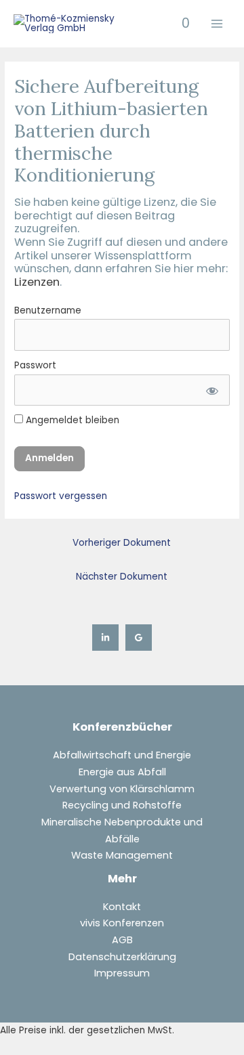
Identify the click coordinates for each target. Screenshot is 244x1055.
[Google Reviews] (138, 637)
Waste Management (122, 855)
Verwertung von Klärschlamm (122, 789)
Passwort (35, 365)
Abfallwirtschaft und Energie (122, 755)
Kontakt (122, 906)
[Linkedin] (105, 637)
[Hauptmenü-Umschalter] (217, 24)
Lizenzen (37, 282)
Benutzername (47, 310)
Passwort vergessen (60, 496)
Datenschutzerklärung (122, 957)
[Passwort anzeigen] (211, 390)
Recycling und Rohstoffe (122, 805)
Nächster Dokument (121, 576)
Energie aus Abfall (122, 772)
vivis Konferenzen (122, 923)
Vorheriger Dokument (122, 542)
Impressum (122, 973)
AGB (122, 940)
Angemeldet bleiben (71, 420)
